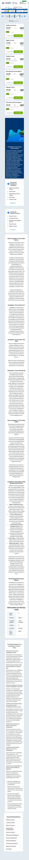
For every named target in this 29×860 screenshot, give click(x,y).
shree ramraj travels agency (14, 199)
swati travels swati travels (14, 193)
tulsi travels (12, 196)
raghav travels (13, 231)
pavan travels (12, 228)
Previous (2, 16)
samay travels (12, 221)
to (10, 824)
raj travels (12, 202)
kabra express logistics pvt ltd (15, 225)
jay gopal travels (13, 223)
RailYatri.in (9, 703)
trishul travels (12, 204)
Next (24, 16)
